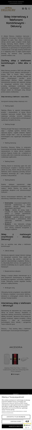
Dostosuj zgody (16, 421)
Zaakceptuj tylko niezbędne (16, 416)
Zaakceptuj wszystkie (16, 426)
